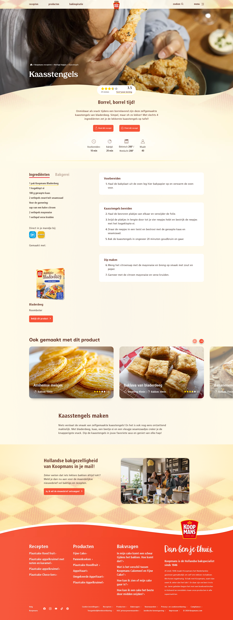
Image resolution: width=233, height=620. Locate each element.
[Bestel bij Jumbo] (41, 234)
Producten (54, 4)
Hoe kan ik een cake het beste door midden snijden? (135, 592)
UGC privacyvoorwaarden (128, 611)
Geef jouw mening (124, 92)
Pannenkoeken (82, 559)
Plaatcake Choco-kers (42, 575)
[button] (194, 341)
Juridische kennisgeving (154, 611)
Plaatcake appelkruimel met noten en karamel (46, 561)
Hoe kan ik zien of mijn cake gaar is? (134, 582)
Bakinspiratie (76, 4)
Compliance (196, 607)
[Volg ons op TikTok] (62, 609)
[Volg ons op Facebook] (44, 609)
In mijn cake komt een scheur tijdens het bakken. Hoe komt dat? (135, 557)
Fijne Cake (79, 553)
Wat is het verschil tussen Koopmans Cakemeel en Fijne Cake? (135, 571)
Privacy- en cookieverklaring (173, 607)
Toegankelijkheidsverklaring (99, 611)
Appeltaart (80, 571)
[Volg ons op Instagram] (50, 609)
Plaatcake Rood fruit (42, 553)
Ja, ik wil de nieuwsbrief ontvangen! (63, 491)
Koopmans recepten (43, 65)
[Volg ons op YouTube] (56, 609)
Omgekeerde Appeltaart (88, 576)
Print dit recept (131, 128)
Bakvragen (135, 607)
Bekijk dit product (40, 319)
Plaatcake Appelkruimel (88, 582)
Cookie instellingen (90, 607)
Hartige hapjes (60, 65)
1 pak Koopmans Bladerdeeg (43, 183)
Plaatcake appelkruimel (44, 569)
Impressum (174, 611)
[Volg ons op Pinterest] (67, 609)
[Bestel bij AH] (32, 234)
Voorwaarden (151, 607)
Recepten (33, 4)
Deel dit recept (105, 128)
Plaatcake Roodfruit (86, 565)
